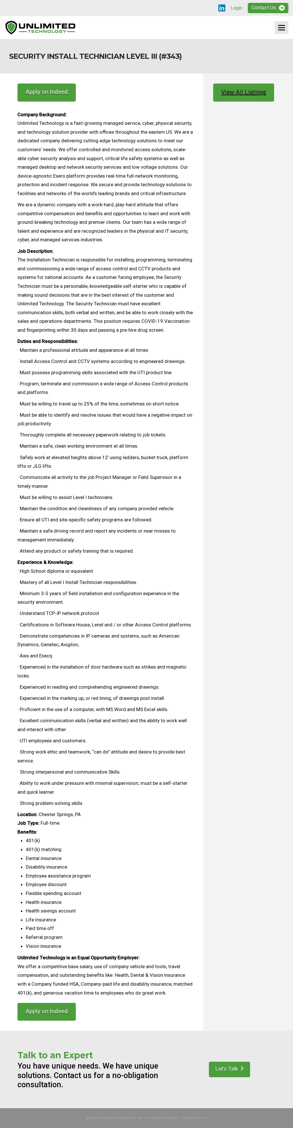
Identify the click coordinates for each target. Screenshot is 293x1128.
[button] (281, 27)
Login (236, 8)
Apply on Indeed (46, 91)
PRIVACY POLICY (194, 1118)
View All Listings (243, 91)
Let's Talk (226, 1068)
